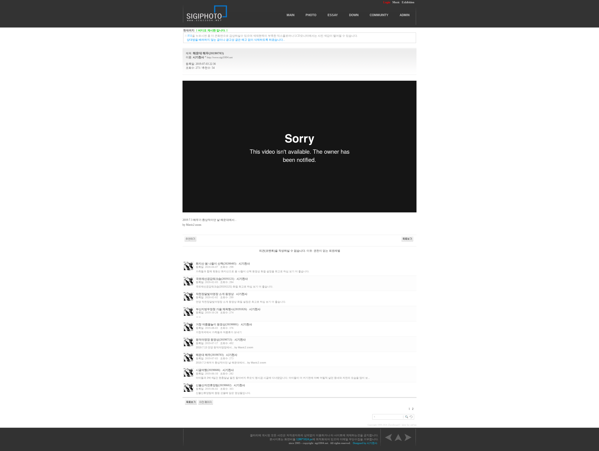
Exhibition (408, 2)
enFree (413, 425)
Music (396, 2)
